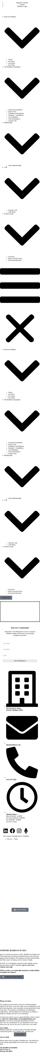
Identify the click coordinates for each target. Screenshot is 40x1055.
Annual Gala (12, 121)
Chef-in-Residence (14, 119)
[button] (20, 306)
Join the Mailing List (20, 661)
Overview (11, 257)
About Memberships (14, 165)
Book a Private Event (15, 258)
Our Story (11, 61)
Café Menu (11, 212)
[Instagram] (19, 830)
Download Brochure (15, 260)
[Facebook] (12, 830)
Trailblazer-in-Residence (16, 113)
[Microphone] (26, 830)
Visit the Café (12, 210)
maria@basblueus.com (27, 1019)
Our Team (11, 65)
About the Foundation (15, 110)
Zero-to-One (12, 111)
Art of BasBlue (13, 117)
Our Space (11, 63)
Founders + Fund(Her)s (15, 115)
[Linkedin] (5, 830)
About (10, 59)
